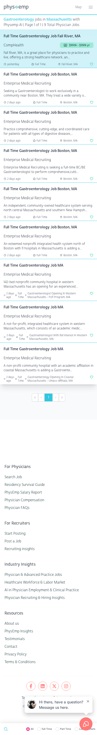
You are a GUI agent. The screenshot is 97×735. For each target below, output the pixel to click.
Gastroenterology (19, 19)
